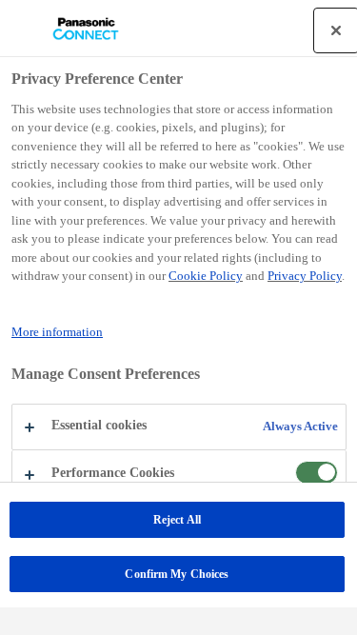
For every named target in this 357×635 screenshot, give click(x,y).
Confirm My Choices (176, 574)
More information (57, 332)
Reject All (177, 519)
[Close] (336, 30)
